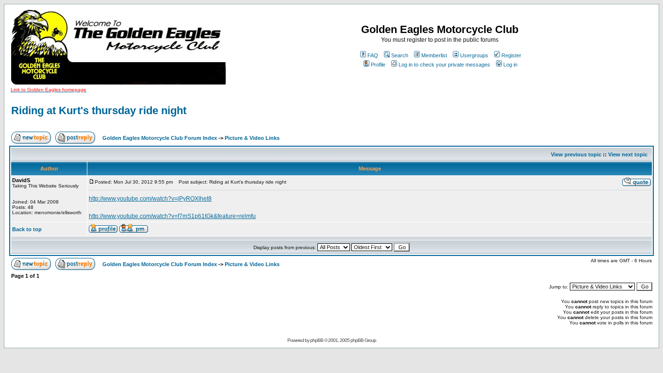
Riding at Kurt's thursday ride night (98, 110)
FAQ (372, 55)
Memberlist (434, 55)
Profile (378, 65)
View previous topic (576, 154)
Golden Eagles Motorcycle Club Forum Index (159, 138)
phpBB (316, 340)
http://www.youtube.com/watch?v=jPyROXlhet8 (150, 198)
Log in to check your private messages (444, 65)
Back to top (27, 229)
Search (399, 55)
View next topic (627, 154)
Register (511, 55)
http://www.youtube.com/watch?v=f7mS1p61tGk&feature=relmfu (172, 216)
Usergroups (474, 55)
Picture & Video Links (252, 138)
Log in (510, 65)
